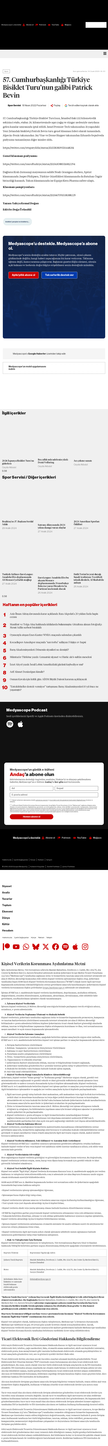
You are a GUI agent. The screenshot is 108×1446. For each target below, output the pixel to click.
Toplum (6, 905)
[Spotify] (9, 724)
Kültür (6, 924)
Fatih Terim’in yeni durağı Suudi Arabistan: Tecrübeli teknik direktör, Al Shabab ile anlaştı (89, 578)
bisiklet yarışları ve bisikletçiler (18, 222)
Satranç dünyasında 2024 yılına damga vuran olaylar (52, 526)
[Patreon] (6, 946)
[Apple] (20, 724)
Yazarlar (7, 899)
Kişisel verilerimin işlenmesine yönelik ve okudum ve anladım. (51, 800)
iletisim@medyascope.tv (40, 1279)
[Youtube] (16, 946)
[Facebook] (55, 946)
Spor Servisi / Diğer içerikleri (29, 477)
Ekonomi (7, 911)
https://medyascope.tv (54, 988)
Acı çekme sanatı (83, 460)
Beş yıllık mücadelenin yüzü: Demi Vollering (53, 461)
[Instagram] (85, 946)
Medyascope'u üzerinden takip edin (39, 354)
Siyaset (7, 886)
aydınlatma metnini (42, 800)
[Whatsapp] (26, 946)
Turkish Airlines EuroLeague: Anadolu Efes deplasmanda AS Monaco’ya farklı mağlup (17, 577)
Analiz (6, 892)
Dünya (6, 918)
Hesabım (7, 930)
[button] (96, 11)
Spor (6, 71)
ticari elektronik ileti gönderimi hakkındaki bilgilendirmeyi (68, 800)
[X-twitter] (45, 946)
